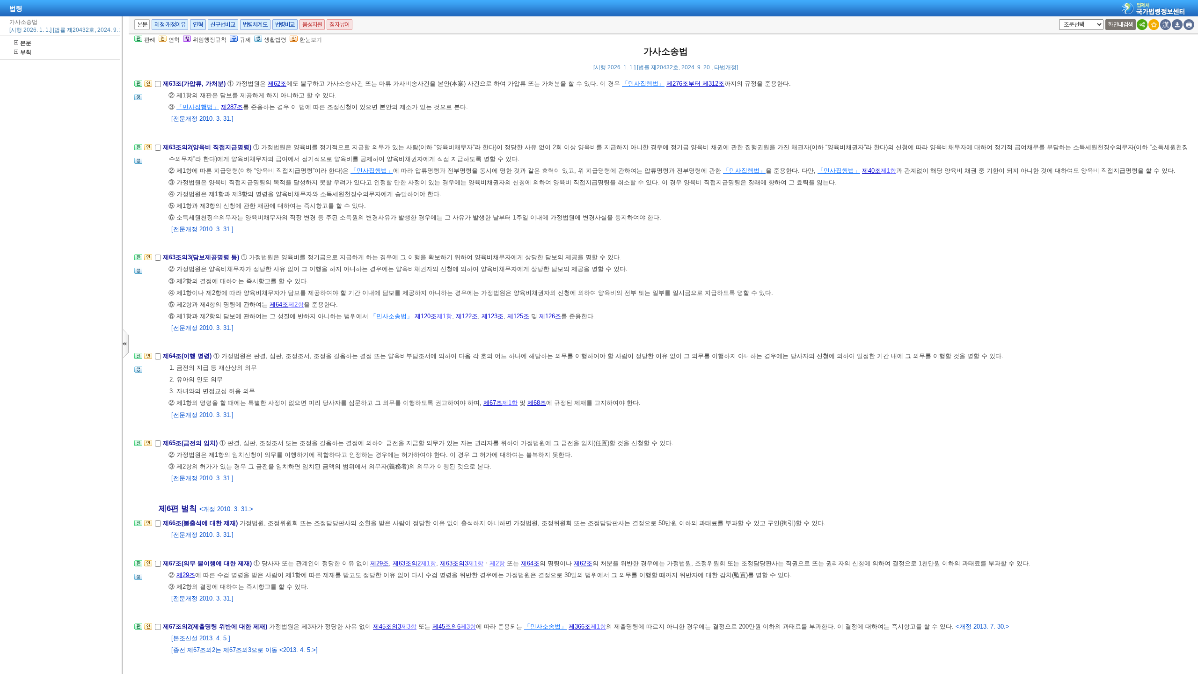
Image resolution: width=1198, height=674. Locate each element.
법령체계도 (255, 24)
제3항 (408, 626)
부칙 (25, 52)
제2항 (296, 304)
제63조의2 (407, 563)
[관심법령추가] (1153, 24)
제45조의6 (446, 626)
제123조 (493, 316)
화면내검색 (1120, 24)
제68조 (536, 402)
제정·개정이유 (169, 24)
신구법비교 (223, 24)
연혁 (198, 24)
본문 (25, 43)
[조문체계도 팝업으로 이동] (138, 86)
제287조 (232, 106)
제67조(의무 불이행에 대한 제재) (208, 563)
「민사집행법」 (643, 83)
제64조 (279, 304)
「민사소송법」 (391, 316)
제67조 (492, 402)
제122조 (467, 316)
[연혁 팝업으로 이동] (148, 86)
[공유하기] (1142, 24)
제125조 (518, 316)
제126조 (550, 316)
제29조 (379, 563)
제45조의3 (387, 626)
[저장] (1177, 24)
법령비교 (285, 24)
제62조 (277, 83)
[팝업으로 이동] (138, 99)
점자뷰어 (339, 24)
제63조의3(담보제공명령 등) (202, 257)
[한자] (1165, 24)
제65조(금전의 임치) (191, 443)
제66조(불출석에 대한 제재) (201, 523)
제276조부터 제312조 (695, 83)
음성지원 (312, 24)
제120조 (426, 316)
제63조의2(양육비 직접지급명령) (208, 147)
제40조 (871, 170)
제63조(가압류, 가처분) (195, 83)
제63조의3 (454, 563)
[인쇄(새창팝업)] (1188, 24)
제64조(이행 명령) (188, 355)
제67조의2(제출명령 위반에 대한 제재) (216, 626)
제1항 (888, 170)
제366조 (580, 626)
